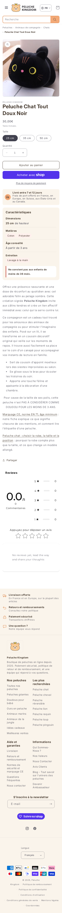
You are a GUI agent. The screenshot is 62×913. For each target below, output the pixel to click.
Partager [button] (12, 460)
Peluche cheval (42, 694)
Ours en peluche (17, 708)
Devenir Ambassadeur (41, 785)
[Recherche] (54, 19)
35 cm (27, 138)
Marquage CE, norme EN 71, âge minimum (30, 414)
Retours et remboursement (16, 758)
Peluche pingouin (43, 724)
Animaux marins (16, 713)
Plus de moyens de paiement (31, 183)
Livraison (12, 750)
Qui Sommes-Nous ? (41, 749)
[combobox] (26, 19)
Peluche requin (42, 714)
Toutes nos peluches (13, 687)
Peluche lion (40, 708)
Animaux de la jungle (15, 721)
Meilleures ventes (17, 733)
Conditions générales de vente (22, 900)
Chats (46, 27)
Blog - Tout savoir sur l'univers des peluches (43, 775)
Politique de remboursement (37, 884)
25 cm (10, 138)
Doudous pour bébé (15, 701)
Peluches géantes (18, 694)
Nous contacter (16, 785)
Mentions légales (50, 900)
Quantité (7, 145)
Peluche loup (40, 719)
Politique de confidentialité (33, 889)
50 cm (44, 138)
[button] (57, 7)
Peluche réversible (39, 702)
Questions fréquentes (13, 778)
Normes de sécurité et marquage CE (15, 768)
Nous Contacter (42, 761)
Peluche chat (41, 689)
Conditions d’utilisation (32, 895)
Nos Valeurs (40, 755)
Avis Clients (40, 766)
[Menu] (6, 7)
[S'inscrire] (50, 804)
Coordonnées (33, 905)
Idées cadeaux (16, 727)
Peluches (7, 27)
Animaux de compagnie (27, 27)
